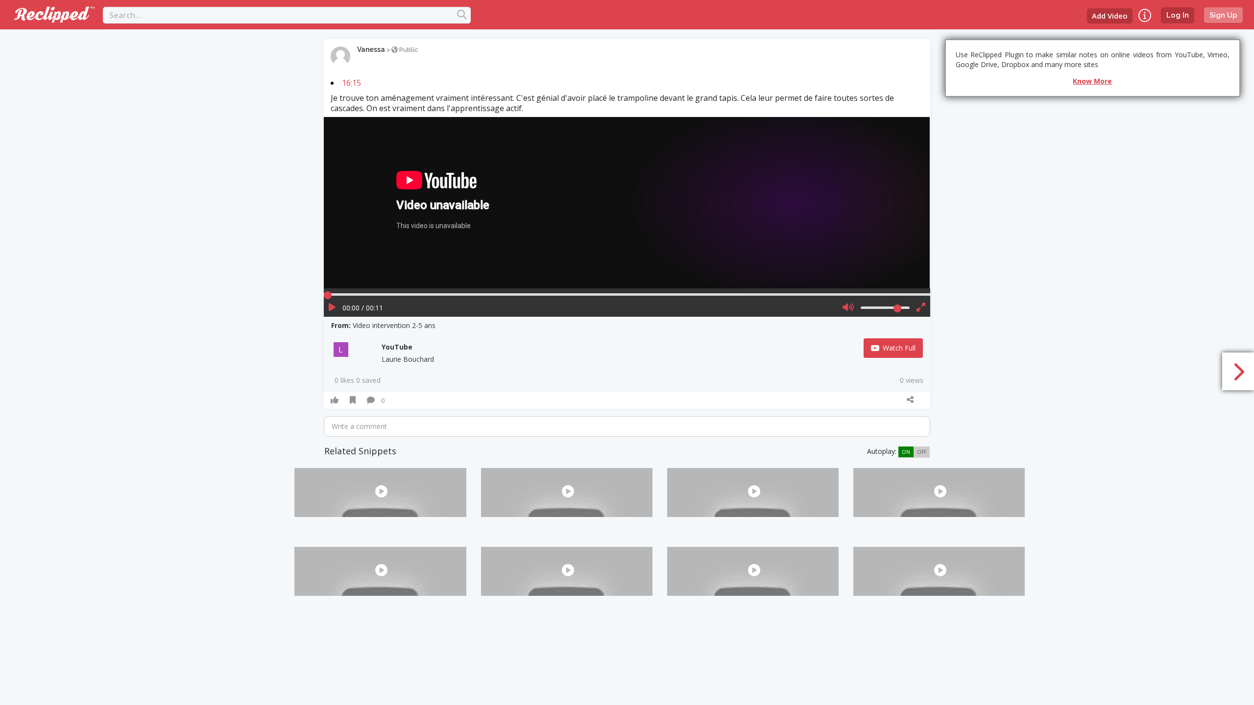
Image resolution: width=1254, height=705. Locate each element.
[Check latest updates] (1144, 15)
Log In (1177, 15)
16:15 (351, 82)
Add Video (1110, 16)
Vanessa (371, 49)
